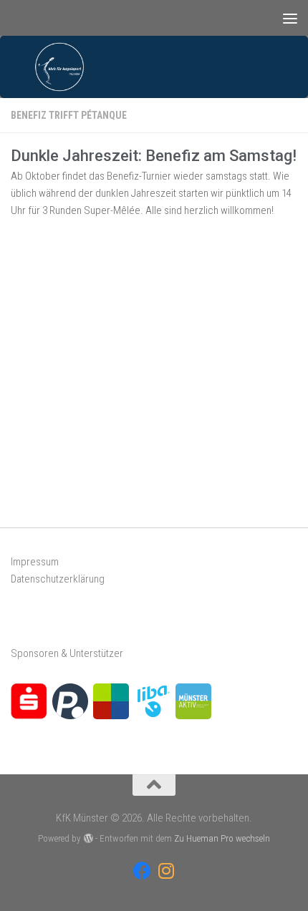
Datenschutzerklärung (58, 579)
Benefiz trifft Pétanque (69, 115)
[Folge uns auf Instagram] (166, 871)
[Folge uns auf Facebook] (142, 871)
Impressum (35, 561)
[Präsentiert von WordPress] (87, 838)
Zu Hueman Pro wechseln (222, 838)
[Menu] (290, 18)
